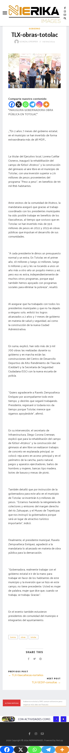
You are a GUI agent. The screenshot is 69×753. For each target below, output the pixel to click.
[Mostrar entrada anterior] (56, 719)
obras (23, 637)
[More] (46, 104)
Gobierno (34, 28)
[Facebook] (12, 104)
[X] (19, 104)
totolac (33, 637)
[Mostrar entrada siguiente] (63, 719)
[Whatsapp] (25, 104)
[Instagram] (39, 104)
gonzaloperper (28, 41)
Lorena (13, 637)
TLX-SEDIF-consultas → (46, 682)
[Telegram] (32, 104)
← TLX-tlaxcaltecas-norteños (25, 674)
